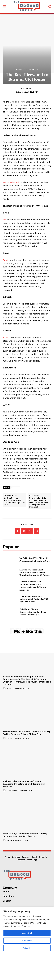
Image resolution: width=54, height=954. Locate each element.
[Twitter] (24, 531)
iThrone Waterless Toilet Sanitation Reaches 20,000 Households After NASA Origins (35, 572)
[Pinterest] (30, 531)
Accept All (27, 933)
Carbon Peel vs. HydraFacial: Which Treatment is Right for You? (14, 501)
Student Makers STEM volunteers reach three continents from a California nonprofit (33, 585)
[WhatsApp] (36, 531)
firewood (15, 488)
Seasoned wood (11, 182)
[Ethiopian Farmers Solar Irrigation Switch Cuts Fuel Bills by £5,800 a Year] (10, 599)
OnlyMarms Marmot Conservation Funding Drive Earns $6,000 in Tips (33, 612)
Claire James (12, 790)
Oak (5, 260)
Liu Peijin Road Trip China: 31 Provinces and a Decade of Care (35, 559)
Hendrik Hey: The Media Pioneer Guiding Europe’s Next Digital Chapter (25, 834)
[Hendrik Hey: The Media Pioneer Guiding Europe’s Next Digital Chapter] (27, 813)
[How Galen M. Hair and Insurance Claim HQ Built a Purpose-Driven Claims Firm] (27, 711)
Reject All (27, 948)
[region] (27, 930)
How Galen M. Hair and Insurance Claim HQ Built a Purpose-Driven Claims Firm (26, 732)
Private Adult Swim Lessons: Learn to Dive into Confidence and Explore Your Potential (38, 502)
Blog (19, 69)
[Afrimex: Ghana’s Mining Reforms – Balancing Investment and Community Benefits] (27, 761)
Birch (5, 337)
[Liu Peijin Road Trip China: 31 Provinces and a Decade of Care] (10, 559)
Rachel (29, 88)
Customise (27, 940)
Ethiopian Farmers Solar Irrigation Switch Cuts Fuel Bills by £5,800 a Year (34, 599)
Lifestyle (32, 69)
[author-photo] (4, 688)
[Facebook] (17, 531)
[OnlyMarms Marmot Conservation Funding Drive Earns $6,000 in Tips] (10, 612)
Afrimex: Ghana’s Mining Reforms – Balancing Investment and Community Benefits (24, 784)
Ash (5, 219)
